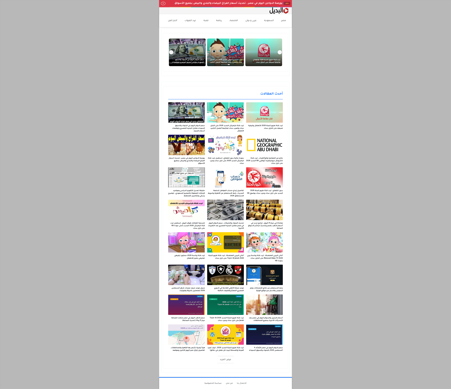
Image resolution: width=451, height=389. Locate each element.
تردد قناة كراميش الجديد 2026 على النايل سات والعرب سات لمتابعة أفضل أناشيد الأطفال (226, 62)
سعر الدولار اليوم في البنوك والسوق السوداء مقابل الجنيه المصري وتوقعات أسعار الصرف (188, 62)
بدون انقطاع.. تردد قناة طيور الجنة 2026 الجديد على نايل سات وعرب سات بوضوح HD (232, 3)
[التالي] (171, 52)
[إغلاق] (163, 3)
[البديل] (279, 10)
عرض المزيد (225, 359)
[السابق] (280, 52)
